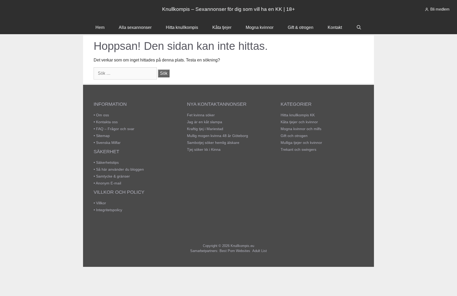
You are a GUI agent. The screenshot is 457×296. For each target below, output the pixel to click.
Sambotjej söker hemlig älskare (213, 142)
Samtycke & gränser (113, 176)
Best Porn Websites (235, 251)
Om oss (102, 115)
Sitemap (103, 136)
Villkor (101, 203)
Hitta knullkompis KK (298, 115)
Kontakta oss (107, 122)
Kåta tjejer (221, 27)
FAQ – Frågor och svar (115, 129)
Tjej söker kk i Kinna (204, 149)
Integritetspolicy (109, 210)
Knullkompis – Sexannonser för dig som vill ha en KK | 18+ (228, 9)
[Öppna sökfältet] (359, 27)
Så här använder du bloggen (120, 169)
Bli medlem (440, 9)
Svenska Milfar (108, 142)
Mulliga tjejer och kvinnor (301, 142)
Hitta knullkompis (182, 27)
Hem (99, 27)
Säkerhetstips (107, 162)
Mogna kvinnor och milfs (301, 129)
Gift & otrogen (300, 27)
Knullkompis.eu (242, 246)
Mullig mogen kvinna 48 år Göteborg (217, 136)
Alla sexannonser (135, 27)
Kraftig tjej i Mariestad (205, 129)
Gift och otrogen (294, 136)
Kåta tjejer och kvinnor (299, 122)
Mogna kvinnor (259, 27)
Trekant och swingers (298, 149)
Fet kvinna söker (201, 115)
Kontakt (335, 27)
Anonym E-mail (108, 183)
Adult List (259, 251)
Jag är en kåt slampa (204, 122)
